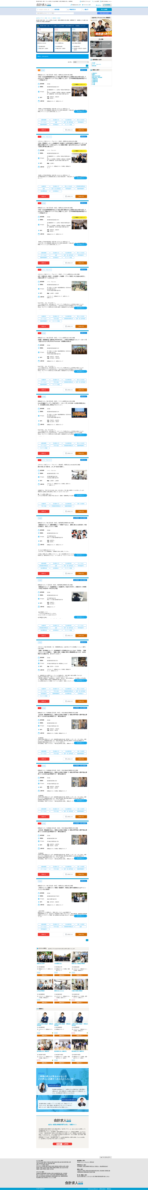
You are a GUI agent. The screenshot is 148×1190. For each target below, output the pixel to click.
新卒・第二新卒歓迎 (40, 1176)
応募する (43, 130)
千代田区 (43, 1166)
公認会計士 (94, 73)
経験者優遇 (43, 1173)
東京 (42, 1162)
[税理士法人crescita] (45, 40)
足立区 (63, 1167)
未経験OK (38, 1173)
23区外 (47, 1164)
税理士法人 (92, 1166)
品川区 (63, 1166)
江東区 (47, 1169)
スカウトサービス (54, 1085)
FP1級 (93, 83)
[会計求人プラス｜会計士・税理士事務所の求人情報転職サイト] (49, 5)
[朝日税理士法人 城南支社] (45, 1044)
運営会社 (109, 1188)
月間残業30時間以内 (59, 1174)
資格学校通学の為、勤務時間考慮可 (60, 1176)
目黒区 (60, 1166)
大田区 (67, 1166)
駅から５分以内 (39, 1174)
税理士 (93, 74)
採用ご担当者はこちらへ (107, 1)
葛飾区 (37, 1169)
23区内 (43, 1164)
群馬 (53, 1162)
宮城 (58, 1162)
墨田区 (44, 1169)
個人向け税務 (80, 1176)
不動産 (96, 1176)
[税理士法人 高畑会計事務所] (80, 957)
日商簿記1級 (95, 78)
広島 (44, 1163)
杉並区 (47, 1167)
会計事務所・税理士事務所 (83, 1166)
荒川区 (66, 1167)
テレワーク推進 (52, 1177)
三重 (70, 1162)
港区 (47, 1166)
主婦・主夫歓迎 (63, 1173)
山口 (47, 1163)
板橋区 (54, 1167)
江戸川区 (52, 1169)
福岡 (51, 1163)
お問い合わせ (102, 1188)
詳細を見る (81, 130)
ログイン (99, 5)
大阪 (37, 1163)
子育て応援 (52, 1174)
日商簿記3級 (95, 81)
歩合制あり (46, 1177)
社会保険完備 (57, 1173)
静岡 (65, 1162)
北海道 (55, 1162)
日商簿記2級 (95, 80)
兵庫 (40, 1163)
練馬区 (57, 1167)
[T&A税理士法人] (62, 957)
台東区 (41, 1169)
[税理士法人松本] (45, 957)
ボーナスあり (47, 1174)
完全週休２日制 (49, 1173)
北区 (61, 1167)
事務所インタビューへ (79, 84)
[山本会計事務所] (45, 984)
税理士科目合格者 (96, 76)
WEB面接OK (48, 1176)
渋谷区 (52, 1166)
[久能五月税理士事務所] (80, 984)
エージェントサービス (69, 1100)
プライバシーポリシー (93, 1188)
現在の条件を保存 (104, 13)
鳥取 (42, 1163)
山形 (61, 1162)
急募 (66, 1174)
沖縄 (54, 1163)
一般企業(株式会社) (103, 1166)
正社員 (93, 63)
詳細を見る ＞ (45, 975)
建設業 (101, 1176)
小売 (93, 1176)
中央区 (49, 1166)
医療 (99, 1176)
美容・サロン (106, 1176)
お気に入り (70, 129)
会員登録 (62, 1144)
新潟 (63, 1162)
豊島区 (51, 1167)
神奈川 (45, 1162)
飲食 (85, 1176)
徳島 (49, 1163)
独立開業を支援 (39, 1177)
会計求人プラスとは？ (86, 1)
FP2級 (93, 84)
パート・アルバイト (96, 64)
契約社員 (94, 65)
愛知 (67, 1162)
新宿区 (37, 1167)
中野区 (41, 1167)
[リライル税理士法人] (62, 40)
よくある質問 (96, 1)
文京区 (44, 1167)
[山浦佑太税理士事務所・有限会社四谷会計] (45, 1017)
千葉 (48, 1162)
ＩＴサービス (89, 1176)
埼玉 (50, 1162)
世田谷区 (57, 1166)
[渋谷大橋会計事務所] (80, 40)
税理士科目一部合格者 (97, 77)
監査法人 (97, 1166)
